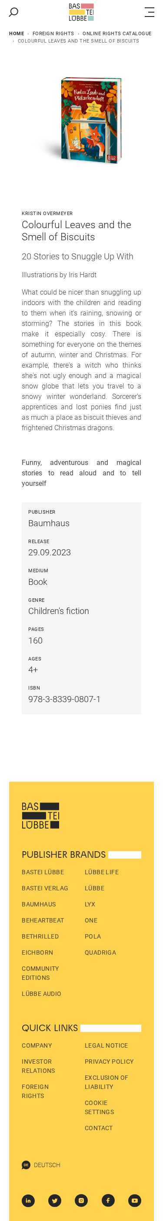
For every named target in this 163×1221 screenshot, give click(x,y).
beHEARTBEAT (43, 920)
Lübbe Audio (41, 993)
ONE (91, 920)
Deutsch (47, 1164)
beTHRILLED (40, 936)
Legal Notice (106, 1045)
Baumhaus (39, 904)
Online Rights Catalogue (117, 33)
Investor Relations (38, 1066)
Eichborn (37, 952)
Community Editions (40, 973)
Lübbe (94, 888)
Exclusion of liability (107, 1082)
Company (37, 1045)
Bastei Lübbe (43, 872)
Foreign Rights (53, 33)
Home (16, 33)
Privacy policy (109, 1061)
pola (93, 936)
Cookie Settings (99, 1107)
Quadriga (100, 952)
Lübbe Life (102, 872)
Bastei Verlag (45, 888)
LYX (90, 904)
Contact (99, 1128)
